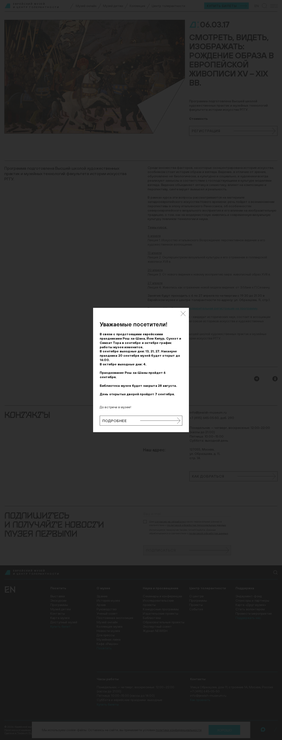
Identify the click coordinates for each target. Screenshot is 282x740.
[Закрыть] (183, 313)
